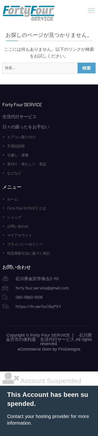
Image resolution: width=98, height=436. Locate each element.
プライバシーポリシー (25, 244)
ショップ (14, 217)
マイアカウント (19, 235)
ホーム (12, 199)
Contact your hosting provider (38, 416)
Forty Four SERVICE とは (26, 208)
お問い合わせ (18, 226)
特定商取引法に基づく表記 (28, 253)
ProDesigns (69, 349)
